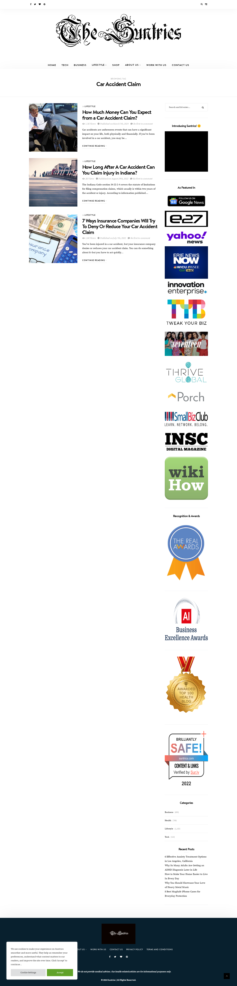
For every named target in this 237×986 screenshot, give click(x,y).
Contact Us (180, 65)
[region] (41, 961)
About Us (132, 65)
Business (80, 65)
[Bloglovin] (40, 4)
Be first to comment (143, 123)
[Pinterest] (44, 4)
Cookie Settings (28, 972)
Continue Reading (94, 146)
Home (52, 65)
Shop (116, 65)
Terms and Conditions (160, 949)
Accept (60, 972)
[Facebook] (31, 4)
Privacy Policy (134, 949)
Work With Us (156, 65)
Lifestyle (98, 65)
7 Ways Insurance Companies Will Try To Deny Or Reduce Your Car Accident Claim (119, 226)
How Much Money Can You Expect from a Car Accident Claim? (116, 114)
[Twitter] (35, 4)
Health (168, 820)
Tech (64, 65)
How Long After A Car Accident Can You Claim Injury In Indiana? (118, 169)
